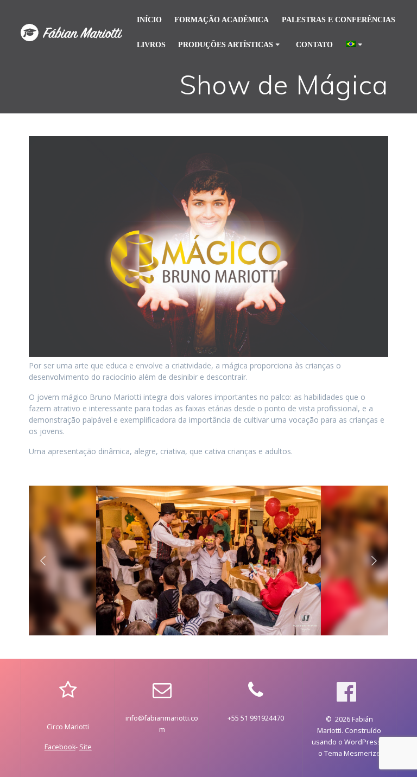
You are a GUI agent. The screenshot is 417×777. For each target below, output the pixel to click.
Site (85, 746)
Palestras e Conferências (338, 20)
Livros (151, 45)
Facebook (60, 746)
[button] (43, 560)
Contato (314, 45)
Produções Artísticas (225, 45)
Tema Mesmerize (352, 753)
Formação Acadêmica (221, 20)
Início (149, 20)
